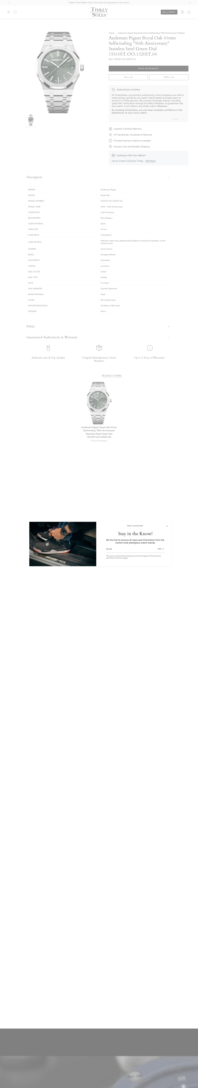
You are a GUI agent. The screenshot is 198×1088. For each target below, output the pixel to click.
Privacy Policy (155, 556)
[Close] (167, 526)
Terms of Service (116, 558)
